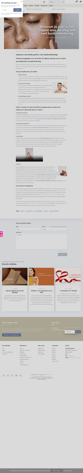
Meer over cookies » (68, 470)
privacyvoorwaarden (5, 14)
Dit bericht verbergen (56, 470)
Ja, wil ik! (17, 9)
